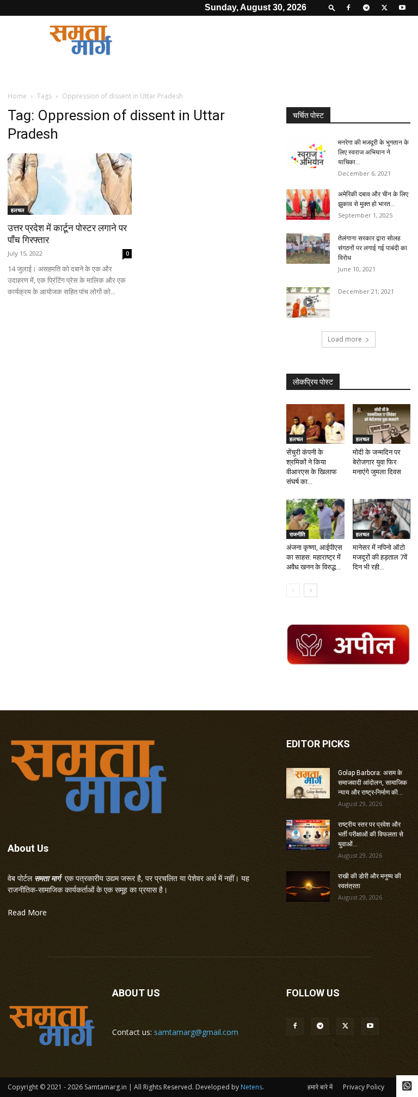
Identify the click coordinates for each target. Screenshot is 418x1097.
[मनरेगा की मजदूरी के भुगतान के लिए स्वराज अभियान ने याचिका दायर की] (308, 153)
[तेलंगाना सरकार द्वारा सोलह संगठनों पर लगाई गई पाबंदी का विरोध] (308, 248)
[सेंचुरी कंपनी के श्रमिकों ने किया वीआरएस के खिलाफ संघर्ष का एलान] (315, 424)
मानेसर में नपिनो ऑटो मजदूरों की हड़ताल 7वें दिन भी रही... (380, 557)
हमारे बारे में (320, 1087)
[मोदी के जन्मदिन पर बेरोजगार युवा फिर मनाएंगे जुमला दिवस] (382, 424)
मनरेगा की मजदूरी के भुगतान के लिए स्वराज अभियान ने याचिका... (373, 152)
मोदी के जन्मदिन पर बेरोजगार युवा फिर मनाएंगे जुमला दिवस (377, 462)
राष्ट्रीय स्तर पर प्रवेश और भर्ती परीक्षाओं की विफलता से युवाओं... (370, 834)
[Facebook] (348, 7)
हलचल (17, 210)
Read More (27, 912)
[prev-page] (293, 590)
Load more (345, 339)
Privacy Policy (363, 1087)
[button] (332, 7)
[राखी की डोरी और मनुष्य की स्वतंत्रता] (308, 886)
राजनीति (297, 534)
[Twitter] (384, 7)
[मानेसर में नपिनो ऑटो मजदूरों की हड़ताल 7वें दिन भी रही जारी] (382, 518)
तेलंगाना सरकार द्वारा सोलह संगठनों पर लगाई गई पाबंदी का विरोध (372, 248)
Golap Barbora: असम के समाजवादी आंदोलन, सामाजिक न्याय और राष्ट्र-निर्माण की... (372, 782)
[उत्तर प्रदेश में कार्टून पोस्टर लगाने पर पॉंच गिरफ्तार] (70, 184)
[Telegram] (366, 7)
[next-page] (310, 590)
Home (17, 96)
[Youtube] (402, 7)
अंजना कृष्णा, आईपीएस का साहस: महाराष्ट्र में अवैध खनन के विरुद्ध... (314, 557)
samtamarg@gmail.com (196, 1032)
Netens (251, 1087)
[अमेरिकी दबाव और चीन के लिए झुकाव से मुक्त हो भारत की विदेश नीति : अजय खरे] (308, 204)
